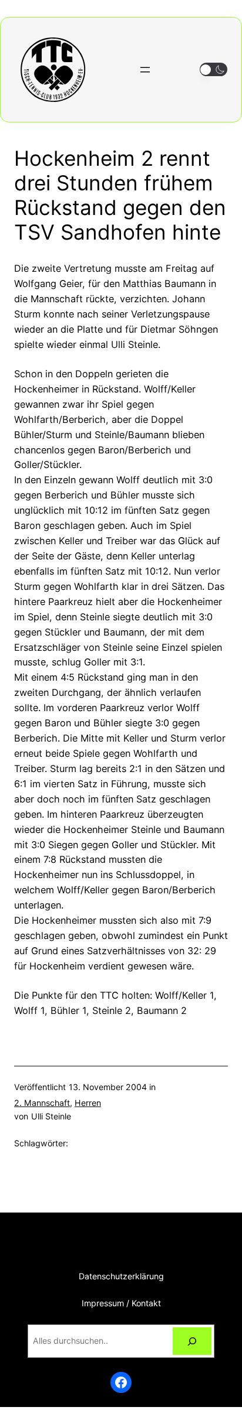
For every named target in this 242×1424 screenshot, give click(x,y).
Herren (88, 1103)
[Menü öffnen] (145, 70)
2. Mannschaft (42, 1103)
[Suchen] (192, 1341)
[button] (213, 69)
